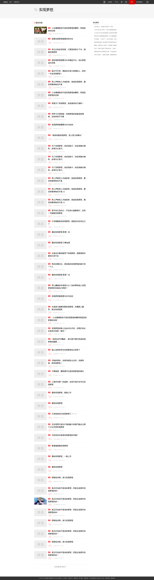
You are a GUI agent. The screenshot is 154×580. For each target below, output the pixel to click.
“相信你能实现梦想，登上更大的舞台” (67, 135)
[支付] (122, 2)
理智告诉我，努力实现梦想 (62, 477)
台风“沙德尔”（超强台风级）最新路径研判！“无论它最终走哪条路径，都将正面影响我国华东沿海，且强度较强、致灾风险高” (107, 54)
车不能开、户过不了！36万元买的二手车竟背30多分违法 (107, 39)
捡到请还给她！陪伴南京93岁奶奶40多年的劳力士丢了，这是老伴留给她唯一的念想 (107, 42)
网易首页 (6, 2)
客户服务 (81, 578)
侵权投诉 (113, 578)
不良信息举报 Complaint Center (97, 578)
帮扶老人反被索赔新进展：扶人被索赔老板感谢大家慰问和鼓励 (107, 36)
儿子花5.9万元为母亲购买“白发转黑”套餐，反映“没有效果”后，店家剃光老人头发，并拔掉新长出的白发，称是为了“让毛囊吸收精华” (107, 33)
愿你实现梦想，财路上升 (61, 393)
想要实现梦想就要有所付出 (62, 39)
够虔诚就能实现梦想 (60, 446)
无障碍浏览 (16, 2)
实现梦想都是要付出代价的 (62, 296)
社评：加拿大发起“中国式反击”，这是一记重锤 (107, 48)
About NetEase (58, 578)
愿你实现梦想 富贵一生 (61, 232)
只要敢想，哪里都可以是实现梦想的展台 (68, 371)
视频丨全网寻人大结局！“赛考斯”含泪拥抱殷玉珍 (107, 45)
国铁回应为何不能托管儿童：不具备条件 (105, 51)
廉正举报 (108, 578)
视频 (50, 33)
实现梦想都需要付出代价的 (62, 125)
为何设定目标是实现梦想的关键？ (65, 435)
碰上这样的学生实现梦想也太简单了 (66, 350)
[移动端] (104, 2)
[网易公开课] (110, 2)
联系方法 (70, 578)
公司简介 (65, 578)
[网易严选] (116, 2)
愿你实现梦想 (57, 403)
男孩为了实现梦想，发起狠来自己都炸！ (68, 103)
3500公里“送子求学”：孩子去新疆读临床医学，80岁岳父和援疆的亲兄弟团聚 (107, 29)
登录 (132, 2)
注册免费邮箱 (139, 2)
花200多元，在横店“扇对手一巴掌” (103, 26)
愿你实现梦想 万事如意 (61, 243)
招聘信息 (76, 578)
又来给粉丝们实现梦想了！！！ (64, 414)
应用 (10, 2)
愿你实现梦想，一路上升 (61, 456)
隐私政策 (86, 578)
